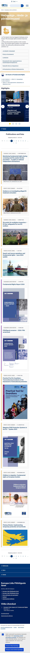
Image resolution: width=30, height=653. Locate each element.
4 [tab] (19, 123)
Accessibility (3, 628)
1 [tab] (10, 123)
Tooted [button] (4, 129)
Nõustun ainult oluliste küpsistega (14, 649)
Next (27, 106)
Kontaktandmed (5, 613)
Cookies (15, 627)
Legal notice (10, 627)
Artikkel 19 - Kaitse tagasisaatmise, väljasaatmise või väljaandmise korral (13, 83)
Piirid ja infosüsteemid (8, 54)
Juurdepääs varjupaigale (9, 51)
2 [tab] (13, 123)
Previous (3, 106)
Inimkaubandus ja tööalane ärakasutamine (13, 69)
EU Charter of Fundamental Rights (15, 74)
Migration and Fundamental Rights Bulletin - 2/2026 (14, 112)
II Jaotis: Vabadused (5, 79)
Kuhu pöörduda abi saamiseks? (10, 595)
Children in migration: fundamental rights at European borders (14, 476)
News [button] (4, 570)
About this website (4, 627)
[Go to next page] (14, 143)
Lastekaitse (5, 57)
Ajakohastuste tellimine (8, 599)
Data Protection (21, 627)
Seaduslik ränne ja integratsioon (10, 66)
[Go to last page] (16, 143)
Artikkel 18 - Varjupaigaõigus (17, 79)
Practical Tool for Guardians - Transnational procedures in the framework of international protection (15, 379)
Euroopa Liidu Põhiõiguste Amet (11, 591)
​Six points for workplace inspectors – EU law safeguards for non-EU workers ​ (15, 224)
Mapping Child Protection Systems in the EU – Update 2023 (15, 428)
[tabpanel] (15, 106)
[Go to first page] (2, 141)
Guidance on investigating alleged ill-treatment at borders (15, 192)
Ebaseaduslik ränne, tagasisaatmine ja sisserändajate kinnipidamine (12, 61)
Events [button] (4, 574)
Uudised (5, 597)
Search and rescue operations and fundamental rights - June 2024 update (14, 255)
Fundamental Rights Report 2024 (13, 284)
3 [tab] (16, 123)
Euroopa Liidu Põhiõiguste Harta (11, 593)
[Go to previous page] (5, 141)
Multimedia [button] (5, 566)
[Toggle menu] (27, 5)
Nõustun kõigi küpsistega (12, 645)
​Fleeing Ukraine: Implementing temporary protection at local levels (14, 526)
